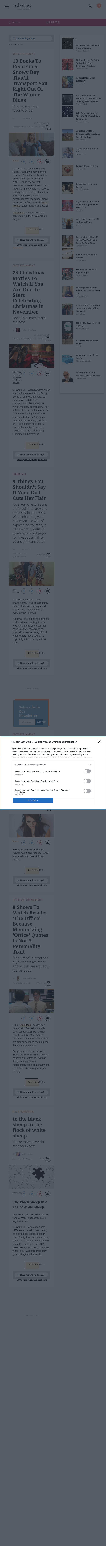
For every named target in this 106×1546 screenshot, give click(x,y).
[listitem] (53, 764)
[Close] (100, 742)
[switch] (87, 771)
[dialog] (53, 773)
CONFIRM (33, 801)
